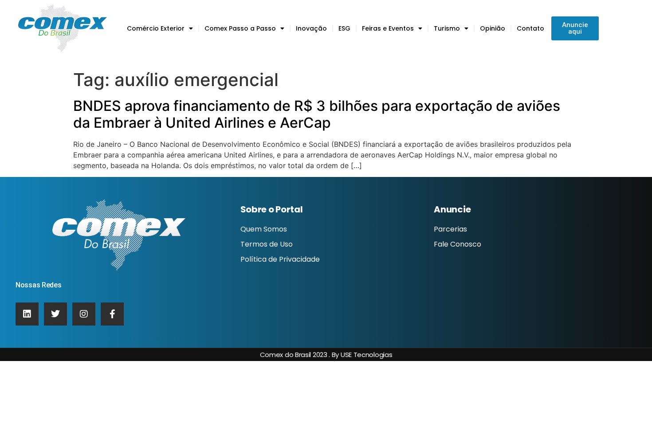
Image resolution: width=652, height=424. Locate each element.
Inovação (311, 28)
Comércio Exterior (156, 28)
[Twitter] (55, 314)
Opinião (492, 28)
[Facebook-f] (112, 314)
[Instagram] (83, 314)
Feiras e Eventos (388, 28)
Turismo (447, 28)
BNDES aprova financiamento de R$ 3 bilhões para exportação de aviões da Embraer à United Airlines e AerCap (316, 114)
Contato (530, 28)
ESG (344, 28)
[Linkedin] (27, 314)
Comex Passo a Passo (240, 28)
